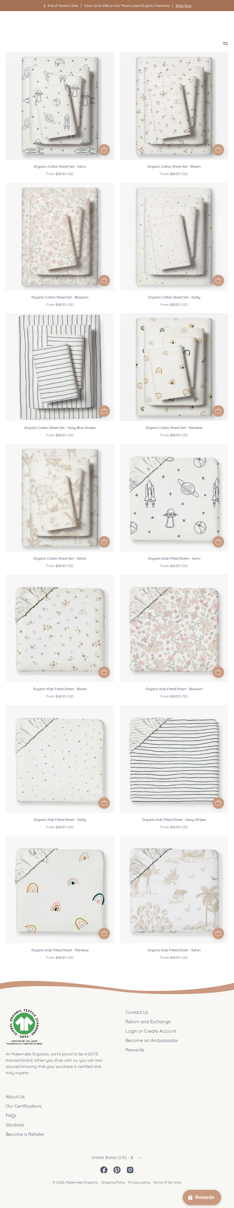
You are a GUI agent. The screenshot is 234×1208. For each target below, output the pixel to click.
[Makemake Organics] (26, 21)
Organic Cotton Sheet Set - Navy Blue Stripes (60, 428)
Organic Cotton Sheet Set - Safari (59, 558)
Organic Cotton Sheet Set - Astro (60, 166)
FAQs (11, 1115)
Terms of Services (167, 1182)
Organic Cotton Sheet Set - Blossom (59, 297)
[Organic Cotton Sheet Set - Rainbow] (218, 411)
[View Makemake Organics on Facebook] (104, 1170)
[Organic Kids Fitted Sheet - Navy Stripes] (218, 803)
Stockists (15, 1125)
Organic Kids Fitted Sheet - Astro (174, 558)
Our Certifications (24, 1106)
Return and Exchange (148, 1021)
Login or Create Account (151, 1031)
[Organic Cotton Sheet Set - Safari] (104, 541)
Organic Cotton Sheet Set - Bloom (174, 166)
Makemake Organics (81, 1182)
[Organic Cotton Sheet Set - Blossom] (104, 280)
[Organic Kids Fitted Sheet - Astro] (218, 541)
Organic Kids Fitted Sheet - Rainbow (60, 950)
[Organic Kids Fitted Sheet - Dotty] (104, 803)
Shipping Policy (113, 1182)
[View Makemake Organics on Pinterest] (117, 1170)
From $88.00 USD (60, 174)
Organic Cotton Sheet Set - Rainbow (174, 428)
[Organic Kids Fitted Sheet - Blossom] (218, 672)
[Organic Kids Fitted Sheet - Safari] (218, 933)
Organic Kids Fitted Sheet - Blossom (174, 689)
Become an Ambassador (152, 1040)
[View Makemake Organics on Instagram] (130, 1170)
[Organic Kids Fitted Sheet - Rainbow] (104, 933)
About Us (15, 1096)
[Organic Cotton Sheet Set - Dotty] (218, 280)
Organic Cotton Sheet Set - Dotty (174, 297)
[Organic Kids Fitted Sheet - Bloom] (104, 672)
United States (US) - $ (112, 1157)
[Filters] (225, 43)
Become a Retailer (25, 1134)
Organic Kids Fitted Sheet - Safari (174, 950)
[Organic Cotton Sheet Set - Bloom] (218, 149)
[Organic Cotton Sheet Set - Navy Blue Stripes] (104, 411)
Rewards (135, 1050)
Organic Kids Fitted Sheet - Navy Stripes (174, 819)
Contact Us (137, 1012)
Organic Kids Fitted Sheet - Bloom (60, 689)
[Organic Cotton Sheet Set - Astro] (104, 149)
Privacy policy (139, 1182)
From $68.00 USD (174, 566)
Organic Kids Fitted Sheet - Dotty (60, 819)
